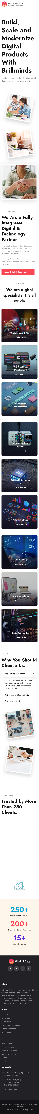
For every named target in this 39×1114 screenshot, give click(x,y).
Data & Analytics (20, 519)
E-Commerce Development (20, 405)
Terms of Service (12, 1109)
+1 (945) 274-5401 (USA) (10, 1085)
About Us (5, 1015)
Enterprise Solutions (21, 596)
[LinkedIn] (29, 968)
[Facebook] (10, 968)
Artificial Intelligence (9, 1029)
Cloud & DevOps (20, 559)
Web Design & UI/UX (19, 333)
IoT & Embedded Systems (20, 445)
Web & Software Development (20, 368)
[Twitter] (16, 968)
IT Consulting (7, 1032)
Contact (4, 1061)
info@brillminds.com (9, 1089)
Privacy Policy (28, 1109)
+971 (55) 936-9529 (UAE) (11, 1082)
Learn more (19, 338)
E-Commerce (6, 1022)
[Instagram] (22, 968)
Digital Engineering (20, 633)
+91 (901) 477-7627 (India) (11, 1080)
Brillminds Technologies (11, 1104)
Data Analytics (7, 1044)
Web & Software (8, 1018)
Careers (4, 1058)
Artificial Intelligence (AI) (20, 482)
